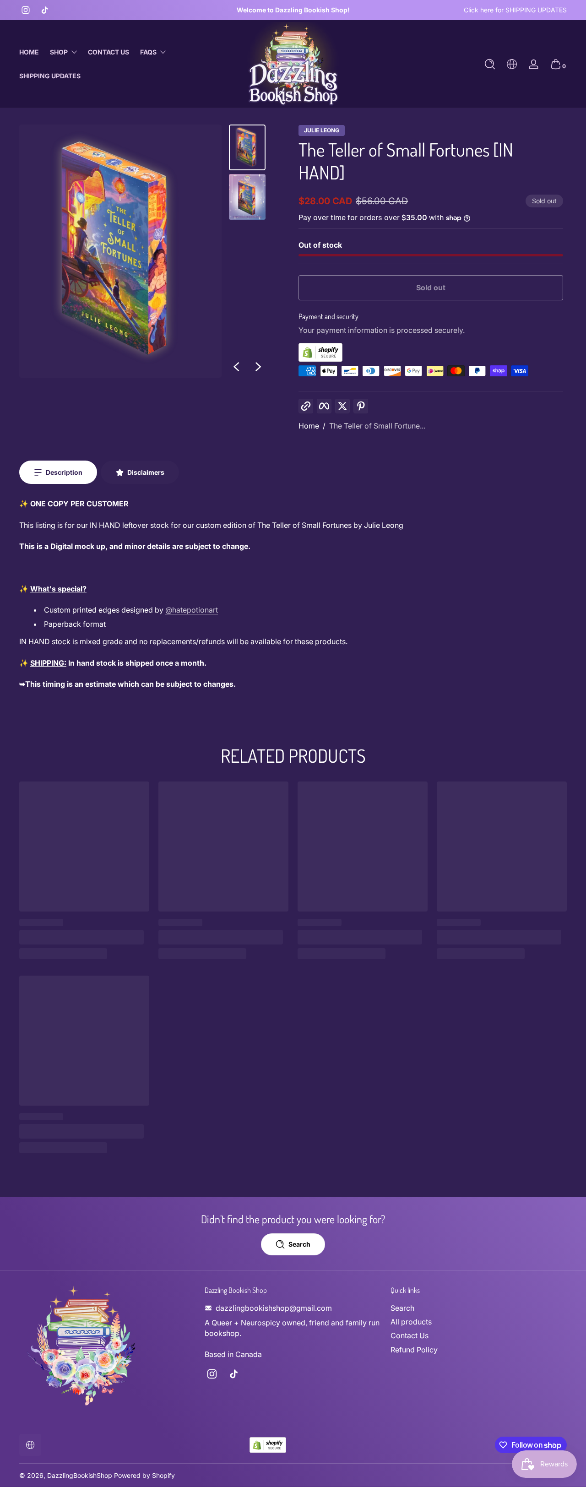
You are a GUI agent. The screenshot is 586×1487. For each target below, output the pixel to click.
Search (402, 1308)
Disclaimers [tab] (145, 472)
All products (411, 1321)
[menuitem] (479, 1308)
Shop (59, 52)
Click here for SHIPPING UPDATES (515, 10)
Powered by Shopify (144, 1475)
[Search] (489, 64)
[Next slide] (258, 367)
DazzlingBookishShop (79, 1475)
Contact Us (410, 1335)
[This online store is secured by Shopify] (430, 352)
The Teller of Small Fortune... (377, 425)
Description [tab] (64, 472)
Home (308, 425)
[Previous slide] (236, 367)
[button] (490, 64)
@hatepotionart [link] (191, 609)
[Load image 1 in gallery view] (247, 147)
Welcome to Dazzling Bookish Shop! (293, 10)
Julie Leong (321, 130)
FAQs (148, 52)
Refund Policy (414, 1349)
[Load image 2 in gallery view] (247, 197)
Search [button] (299, 1244)
